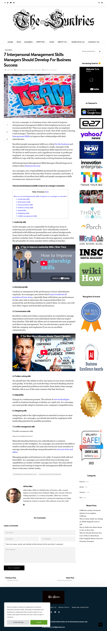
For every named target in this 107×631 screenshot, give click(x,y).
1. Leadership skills (23, 199)
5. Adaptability (21, 210)
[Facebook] (5, 3)
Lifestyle (40, 42)
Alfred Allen (27, 486)
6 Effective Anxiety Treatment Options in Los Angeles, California (90, 513)
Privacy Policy (64, 607)
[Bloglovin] (11, 3)
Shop (51, 42)
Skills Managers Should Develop (50, 474)
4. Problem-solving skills (24, 208)
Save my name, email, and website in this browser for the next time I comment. (34, 544)
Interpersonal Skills (21, 136)
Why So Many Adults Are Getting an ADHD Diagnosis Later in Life (91, 521)
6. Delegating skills (22, 213)
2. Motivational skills (23, 202)
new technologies (61, 399)
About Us (62, 42)
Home (10, 42)
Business (29, 42)
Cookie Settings (18, 622)
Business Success (32, 166)
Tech (19, 42)
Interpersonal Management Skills (25, 474)
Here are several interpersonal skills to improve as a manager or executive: (40, 196)
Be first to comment (50, 70)
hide (46, 192)
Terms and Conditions (80, 607)
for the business (62, 144)
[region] (27, 614)
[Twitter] (7, 3)
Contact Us (93, 42)
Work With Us (78, 42)
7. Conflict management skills (26, 216)
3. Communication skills (24, 205)
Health (82, 487)
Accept (39, 622)
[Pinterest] (14, 3)
